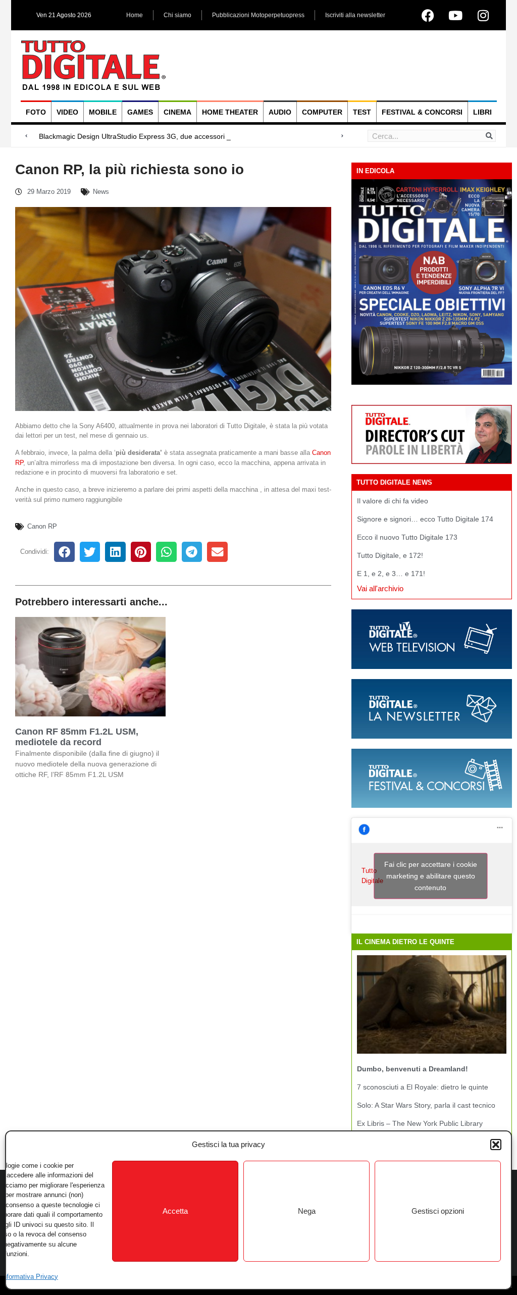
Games (140, 112)
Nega (307, 1211)
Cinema (177, 112)
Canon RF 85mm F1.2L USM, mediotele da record (76, 737)
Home (134, 15)
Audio (280, 112)
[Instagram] (483, 15)
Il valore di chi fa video (392, 501)
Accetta (175, 1211)
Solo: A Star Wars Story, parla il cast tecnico (426, 1105)
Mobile (103, 112)
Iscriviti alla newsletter (355, 15)
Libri (482, 112)
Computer (322, 112)
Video (67, 112)
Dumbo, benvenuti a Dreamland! (412, 1069)
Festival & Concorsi (422, 112)
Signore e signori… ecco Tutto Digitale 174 (425, 519)
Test (362, 112)
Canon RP (42, 526)
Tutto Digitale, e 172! (390, 555)
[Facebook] (427, 15)
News (101, 191)
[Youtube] (455, 15)
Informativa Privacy (29, 1276)
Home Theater (230, 112)
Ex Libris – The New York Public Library (420, 1123)
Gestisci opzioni (437, 1211)
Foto (36, 112)
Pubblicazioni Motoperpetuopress (258, 15)
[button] (496, 1144)
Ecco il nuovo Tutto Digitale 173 (407, 537)
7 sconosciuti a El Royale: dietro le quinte (422, 1087)
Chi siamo (177, 15)
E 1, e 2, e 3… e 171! (391, 573)
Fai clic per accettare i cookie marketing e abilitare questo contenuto (430, 875)
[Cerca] (489, 135)
